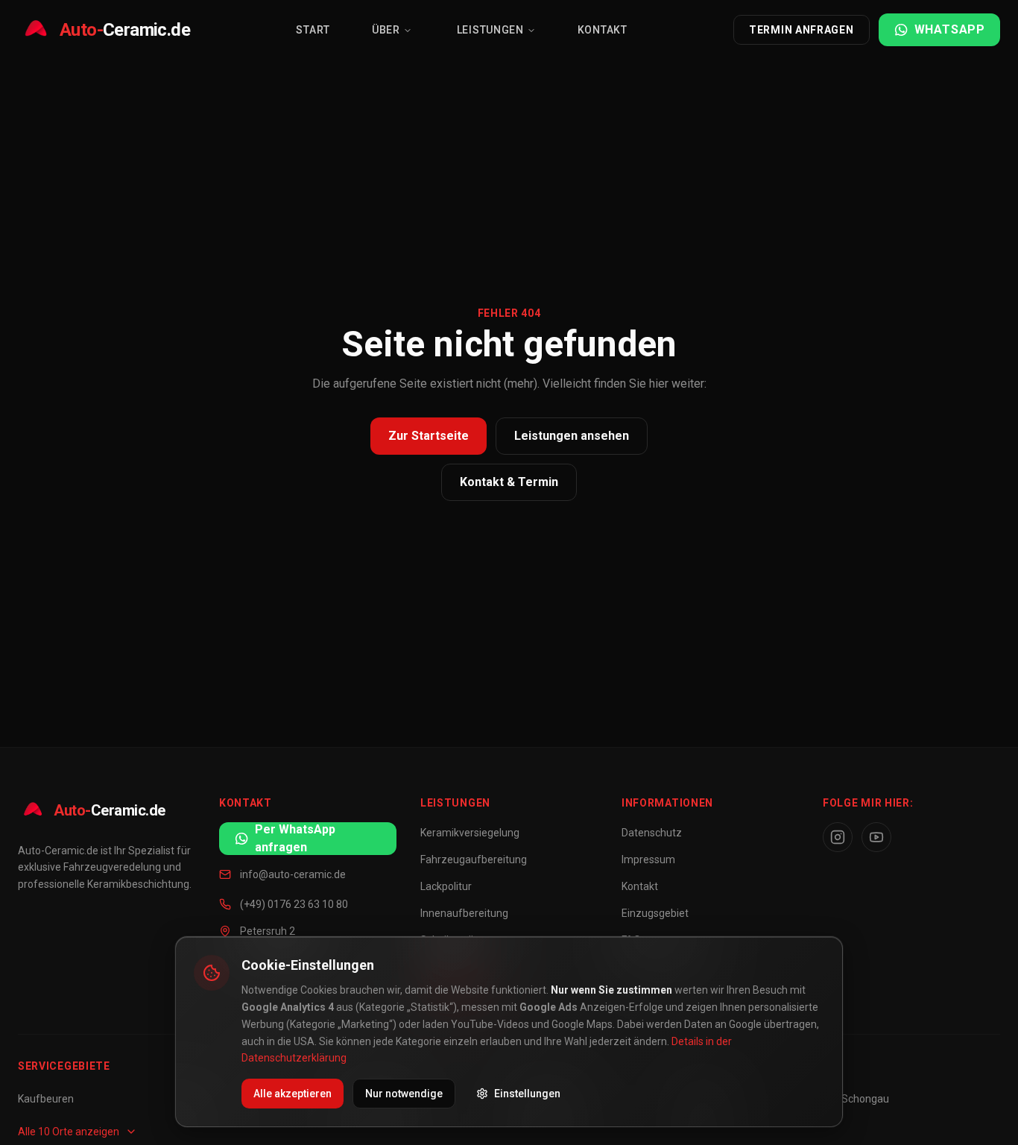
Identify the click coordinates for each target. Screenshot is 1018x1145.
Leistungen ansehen (571, 436)
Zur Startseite (428, 436)
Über (386, 30)
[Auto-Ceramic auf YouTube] (876, 837)
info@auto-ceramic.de (293, 874)
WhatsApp (949, 29)
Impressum (648, 859)
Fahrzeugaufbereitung (473, 859)
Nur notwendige (404, 1094)
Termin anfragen (801, 30)
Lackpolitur (446, 886)
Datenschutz (652, 833)
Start (313, 30)
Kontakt (602, 30)
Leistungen (490, 30)
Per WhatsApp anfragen (295, 838)
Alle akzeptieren (292, 1094)
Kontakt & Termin (509, 482)
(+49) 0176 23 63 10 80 (294, 904)
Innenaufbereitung (464, 913)
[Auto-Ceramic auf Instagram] (838, 837)
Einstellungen (527, 1094)
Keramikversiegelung (469, 833)
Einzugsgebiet (655, 913)
